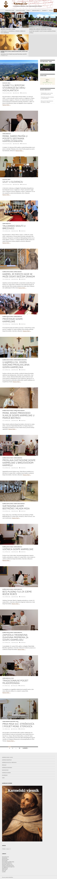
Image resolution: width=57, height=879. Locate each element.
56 (19, 748)
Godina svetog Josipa (9, 10)
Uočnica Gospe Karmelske (18, 549)
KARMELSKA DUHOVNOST (7, 767)
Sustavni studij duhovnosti (8, 865)
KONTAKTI (51, 10)
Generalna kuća (5, 856)
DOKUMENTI (44, 10)
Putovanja (49, 29)
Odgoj (8, 83)
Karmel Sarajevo (18, 271)
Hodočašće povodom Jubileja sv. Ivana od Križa (47, 97)
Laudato (4, 871)
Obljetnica (3, 29)
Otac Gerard (4, 869)
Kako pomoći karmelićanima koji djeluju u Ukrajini (47, 101)
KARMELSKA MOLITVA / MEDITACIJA (9, 762)
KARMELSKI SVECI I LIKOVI (7, 757)
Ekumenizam (5, 775)
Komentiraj (24, 92)
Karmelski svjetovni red (41, 29)
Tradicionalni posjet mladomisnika (15, 682)
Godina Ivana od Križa (20, 10)
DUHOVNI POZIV (5, 770)
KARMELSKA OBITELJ (36, 10)
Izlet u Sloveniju (13, 181)
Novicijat (5, 83)
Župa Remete (5, 868)
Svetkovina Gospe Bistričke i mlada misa (16, 507)
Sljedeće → (26, 748)
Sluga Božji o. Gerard (10, 29)
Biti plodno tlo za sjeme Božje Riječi (17, 593)
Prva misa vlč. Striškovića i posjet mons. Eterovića (18, 725)
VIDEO (3, 777)
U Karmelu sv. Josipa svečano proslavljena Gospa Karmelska (16, 365)
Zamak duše (4, 858)
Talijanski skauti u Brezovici (14, 227)
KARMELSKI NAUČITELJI (7, 759)
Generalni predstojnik (16, 51)
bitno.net (4, 870)
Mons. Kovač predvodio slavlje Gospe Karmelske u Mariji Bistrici (18, 415)
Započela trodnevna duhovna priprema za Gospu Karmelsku (15, 637)
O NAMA (27, 10)
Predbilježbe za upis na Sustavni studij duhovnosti (47, 94)
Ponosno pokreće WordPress (7, 877)
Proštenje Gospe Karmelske (13, 320)
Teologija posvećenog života (8, 866)
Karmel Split (4, 860)
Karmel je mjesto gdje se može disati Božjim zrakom (19, 275)
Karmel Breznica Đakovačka (20, 359)
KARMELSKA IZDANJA (6, 772)
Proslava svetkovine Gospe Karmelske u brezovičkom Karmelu (19, 463)
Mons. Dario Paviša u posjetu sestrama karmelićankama (15, 138)
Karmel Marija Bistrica (19, 410)
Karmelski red (32, 29)
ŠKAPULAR (4, 765)
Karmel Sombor (5, 859)
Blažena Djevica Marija (6, 51)
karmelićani (16, 92)
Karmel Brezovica (7, 133)
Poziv (12, 678)
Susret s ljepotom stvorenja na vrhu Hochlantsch (14, 88)
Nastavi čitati (7, 105)
